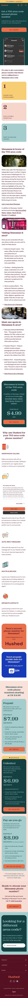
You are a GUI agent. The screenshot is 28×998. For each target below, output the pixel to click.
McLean (4, 215)
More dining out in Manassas (13, 304)
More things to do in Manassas (14, 373)
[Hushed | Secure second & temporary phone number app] (4, 5)
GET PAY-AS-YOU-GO (14, 866)
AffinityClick (20, 995)
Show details (19, 503)
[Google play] (22, 5)
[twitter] (14, 981)
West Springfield (20, 210)
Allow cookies (14, 508)
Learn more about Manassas (11, 204)
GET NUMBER (14, 29)
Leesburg (13, 215)
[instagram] (17, 981)
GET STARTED (14, 422)
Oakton (9, 213)
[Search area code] (5, 945)
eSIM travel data (16, 901)
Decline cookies (14, 512)
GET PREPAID (14, 749)
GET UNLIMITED (14, 809)
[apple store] (18, 5)
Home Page (14, 636)
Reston (4, 213)
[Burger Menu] (26, 5)
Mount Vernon (16, 213)
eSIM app (14, 665)
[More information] (14, 1)
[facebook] (11, 981)
